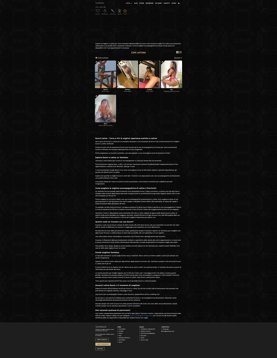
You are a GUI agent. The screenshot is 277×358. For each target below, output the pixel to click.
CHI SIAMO (122, 329)
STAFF (120, 333)
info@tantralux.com (168, 331)
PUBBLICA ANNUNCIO (102, 339)
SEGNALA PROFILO (124, 338)
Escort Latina (134, 315)
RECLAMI (143, 335)
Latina (101, 7)
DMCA (142, 338)
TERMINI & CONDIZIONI (148, 329)
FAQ (120, 335)
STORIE (121, 331)
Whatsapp (166, 329)
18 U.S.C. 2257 (144, 340)
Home (96, 7)
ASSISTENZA (100, 348)
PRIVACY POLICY (146, 331)
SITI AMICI (122, 340)
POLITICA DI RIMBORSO (148, 333)
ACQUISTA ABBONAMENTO (103, 344)
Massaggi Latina (147, 315)
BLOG (120, 342)
